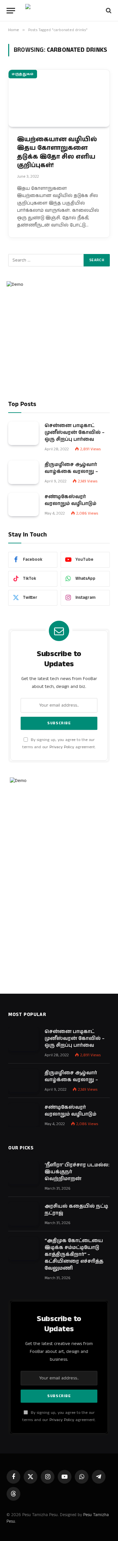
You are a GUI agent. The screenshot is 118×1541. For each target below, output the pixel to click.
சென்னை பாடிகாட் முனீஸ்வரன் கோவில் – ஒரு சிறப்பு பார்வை (75, 432)
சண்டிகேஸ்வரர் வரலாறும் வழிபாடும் (70, 500)
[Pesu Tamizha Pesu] (59, 10)
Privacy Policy (61, 747)
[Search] (108, 10)
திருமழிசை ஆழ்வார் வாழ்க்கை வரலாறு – (71, 468)
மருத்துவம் (23, 74)
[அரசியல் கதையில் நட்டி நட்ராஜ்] (23, 1214)
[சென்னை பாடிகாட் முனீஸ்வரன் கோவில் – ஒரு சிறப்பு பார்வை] (23, 433)
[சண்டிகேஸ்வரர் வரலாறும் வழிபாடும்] (23, 504)
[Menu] (11, 10)
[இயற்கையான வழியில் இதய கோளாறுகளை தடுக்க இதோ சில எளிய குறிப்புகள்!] (59, 98)
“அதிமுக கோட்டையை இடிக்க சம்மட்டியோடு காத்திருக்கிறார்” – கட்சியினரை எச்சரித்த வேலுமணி (74, 1254)
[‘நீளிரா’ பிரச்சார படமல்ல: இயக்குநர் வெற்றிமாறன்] (23, 1172)
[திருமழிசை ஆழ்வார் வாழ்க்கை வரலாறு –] (23, 472)
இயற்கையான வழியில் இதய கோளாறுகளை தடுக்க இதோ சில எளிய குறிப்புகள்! (57, 152)
